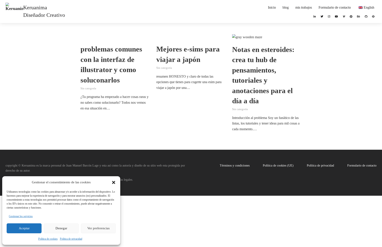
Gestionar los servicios (21, 216)
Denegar (61, 228)
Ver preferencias (98, 228)
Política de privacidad (71, 238)
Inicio (272, 7)
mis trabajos (303, 7)
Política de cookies (48, 238)
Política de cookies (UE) (278, 165)
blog (286, 7)
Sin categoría (88, 88)
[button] (113, 182)
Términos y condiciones (235, 165)
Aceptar (24, 228)
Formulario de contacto (335, 7)
